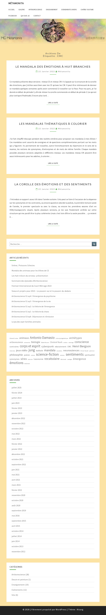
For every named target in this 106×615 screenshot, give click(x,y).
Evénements (17, 590)
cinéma (65, 342)
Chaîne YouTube (87, 9)
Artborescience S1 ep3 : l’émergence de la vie (31, 301)
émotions (16, 363)
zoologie (69, 359)
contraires (14, 346)
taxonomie (38, 359)
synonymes (15, 359)
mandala (49, 350)
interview (12, 351)
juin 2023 (15, 403)
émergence (79, 359)
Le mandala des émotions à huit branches (53, 66)
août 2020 (16, 505)
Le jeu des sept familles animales (26, 321)
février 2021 (17, 490)
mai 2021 (16, 474)
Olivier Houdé (84, 351)
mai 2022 (16, 433)
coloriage (71, 342)
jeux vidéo (21, 350)
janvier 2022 (17, 449)
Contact (37, 16)
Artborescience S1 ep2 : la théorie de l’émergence (33, 306)
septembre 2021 (19, 464)
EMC (69, 346)
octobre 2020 (17, 500)
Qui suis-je (25, 16)
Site (13, 595)
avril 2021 (16, 479)
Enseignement (52, 9)
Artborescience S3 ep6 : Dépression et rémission (33, 316)
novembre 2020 (18, 495)
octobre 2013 (17, 546)
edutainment (60, 346)
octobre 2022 (17, 428)
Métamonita (16, 3)
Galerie (21, 9)
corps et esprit (30, 346)
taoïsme (30, 359)
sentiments (75, 354)
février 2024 (17, 392)
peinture (91, 351)
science (33, 355)
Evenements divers (69, 9)
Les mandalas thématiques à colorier (53, 123)
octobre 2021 (17, 459)
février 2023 (17, 408)
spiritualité (90, 355)
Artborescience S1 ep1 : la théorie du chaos (30, 311)
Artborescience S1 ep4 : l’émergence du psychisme (33, 296)
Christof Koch (56, 342)
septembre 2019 (19, 510)
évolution (27, 363)
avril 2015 (16, 526)
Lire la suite (54, 102)
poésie (27, 355)
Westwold (63, 359)
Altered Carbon (14, 338)
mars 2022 (16, 439)
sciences (62, 355)
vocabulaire (51, 358)
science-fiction (47, 354)
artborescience (16, 342)
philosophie (16, 354)
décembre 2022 (18, 418)
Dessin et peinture (20, 579)
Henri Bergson (81, 346)
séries (24, 359)
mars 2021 (16, 485)
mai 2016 (16, 515)
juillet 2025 (16, 387)
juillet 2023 (16, 398)
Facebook (12, 16)
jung (31, 350)
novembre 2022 (18, 423)
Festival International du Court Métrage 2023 (31, 286)
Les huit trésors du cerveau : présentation (30, 275)
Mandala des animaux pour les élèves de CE (30, 270)
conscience (82, 342)
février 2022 (17, 444)
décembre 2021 (18, 454)
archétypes (75, 338)
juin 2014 (15, 541)
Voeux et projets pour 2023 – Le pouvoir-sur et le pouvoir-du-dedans (41, 291)
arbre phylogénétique (62, 338)
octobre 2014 (17, 531)
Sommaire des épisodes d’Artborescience (30, 281)
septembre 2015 (19, 520)
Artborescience (35, 9)
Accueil (11, 9)
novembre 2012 (18, 551)
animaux (24, 338)
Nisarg (80, 609)
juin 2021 (15, 469)
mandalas (59, 351)
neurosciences (71, 350)
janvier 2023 (17, 413)
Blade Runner (45, 342)
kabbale (39, 350)
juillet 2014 (16, 536)
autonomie (27, 342)
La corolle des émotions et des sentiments (53, 184)
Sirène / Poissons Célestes (23, 265)
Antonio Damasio (42, 337)
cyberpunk (47, 346)
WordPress (61, 609)
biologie (35, 342)
